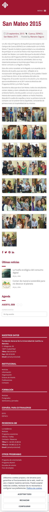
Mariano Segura (37, 36)
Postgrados (6, 398)
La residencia (7, 429)
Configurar (24, 506)
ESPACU (39, 33)
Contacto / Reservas (9, 439)
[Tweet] (6, 252)
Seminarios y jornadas (10, 401)
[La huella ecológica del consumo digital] (6, 273)
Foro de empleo (8, 468)
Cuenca (32, 33)
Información (6, 372)
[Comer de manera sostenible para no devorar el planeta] (6, 284)
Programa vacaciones (10, 434)
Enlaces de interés (8, 377)
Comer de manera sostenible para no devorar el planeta (29, 282)
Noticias (5, 369)
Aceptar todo (24, 494)
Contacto (5, 383)
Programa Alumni (8, 462)
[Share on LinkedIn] (13, 252)
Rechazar (24, 500)
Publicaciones (7, 380)
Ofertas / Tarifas (8, 437)
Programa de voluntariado (12, 460)
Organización (7, 375)
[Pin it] (9, 252)
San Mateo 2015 (11, 36)
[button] (40, 10)
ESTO (4, 413)
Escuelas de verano (9, 465)
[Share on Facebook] (3, 252)
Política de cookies (34, 488)
